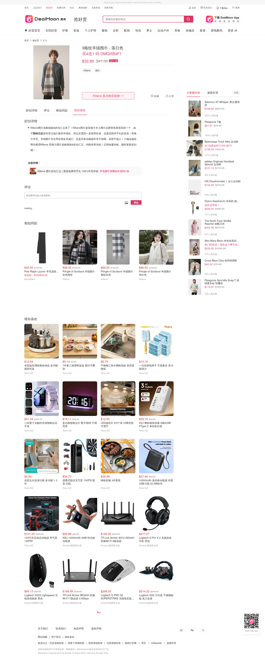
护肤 (65, 30)
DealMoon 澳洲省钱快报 (45, 18)
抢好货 (49, 7)
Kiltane (87, 70)
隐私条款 (69, 636)
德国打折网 (130, 643)
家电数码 (216, 30)
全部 (236, 92)
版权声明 (96, 628)
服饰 (104, 30)
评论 (136, 202)
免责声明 (79, 628)
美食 (177, 30)
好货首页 (34, 30)
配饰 (127, 30)
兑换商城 (95, 7)
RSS (203, 630)
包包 (138, 30)
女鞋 (116, 30)
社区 (72, 7)
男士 (149, 30)
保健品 (190, 30)
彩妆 (76, 30)
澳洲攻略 (82, 7)
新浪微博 (181, 630)
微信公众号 (192, 630)
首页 (26, 7)
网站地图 (42, 636)
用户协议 (56, 636)
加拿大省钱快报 (76, 643)
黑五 (143, 643)
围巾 (97, 70)
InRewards (156, 643)
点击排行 (37, 7)
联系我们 (208, 7)
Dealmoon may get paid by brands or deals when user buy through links (73, 652)
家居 (203, 30)
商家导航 (108, 7)
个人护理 (90, 30)
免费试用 (61, 7)
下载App (223, 7)
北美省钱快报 (57, 643)
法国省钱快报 (114, 643)
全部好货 (51, 30)
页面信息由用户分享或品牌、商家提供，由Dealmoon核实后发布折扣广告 (73, 649)
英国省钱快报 (95, 643)
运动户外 (163, 30)
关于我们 (43, 628)
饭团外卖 (171, 643)
